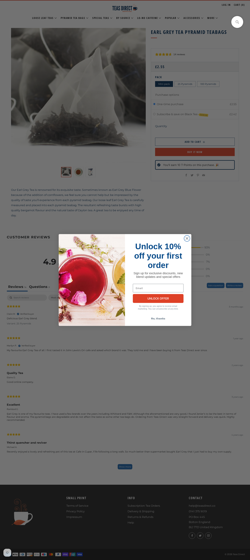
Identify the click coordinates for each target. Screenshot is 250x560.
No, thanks (158, 318)
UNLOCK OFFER (158, 298)
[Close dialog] (187, 238)
